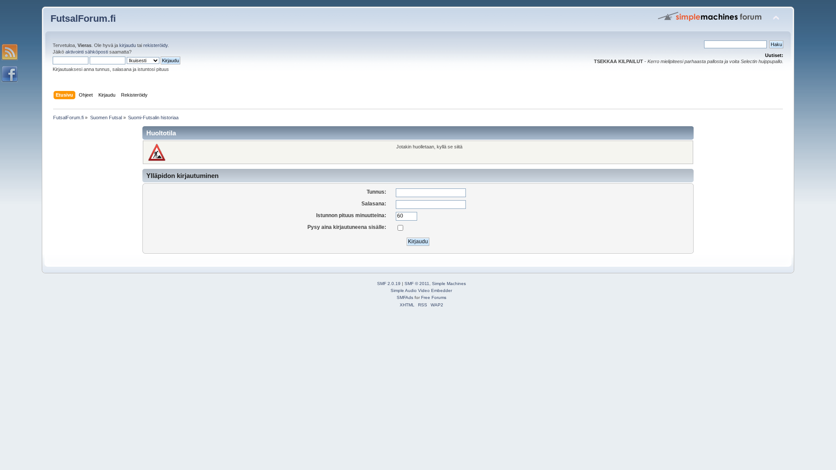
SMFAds (405, 297)
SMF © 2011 (417, 283)
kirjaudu (127, 45)
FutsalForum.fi (83, 18)
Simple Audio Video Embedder (421, 290)
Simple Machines (449, 283)
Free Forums (433, 297)
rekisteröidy (155, 45)
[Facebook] (9, 74)
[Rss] (9, 52)
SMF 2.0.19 (389, 283)
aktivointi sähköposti (86, 51)
